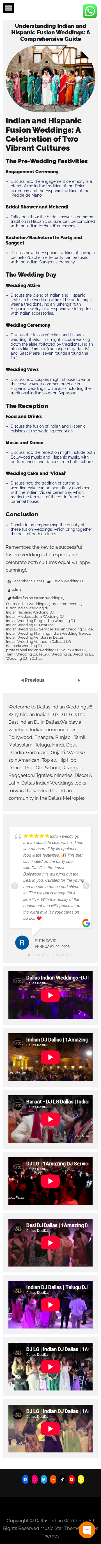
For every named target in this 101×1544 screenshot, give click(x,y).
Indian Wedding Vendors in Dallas (34, 637)
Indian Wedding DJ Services (30, 629)
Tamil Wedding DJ (21, 654)
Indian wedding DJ (59, 621)
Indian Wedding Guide (74, 629)
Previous (34, 680)
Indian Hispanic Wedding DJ (30, 612)
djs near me (57, 604)
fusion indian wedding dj (27, 608)
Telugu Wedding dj (54, 654)
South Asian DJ (73, 650)
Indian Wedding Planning (27, 634)
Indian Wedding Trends (70, 634)
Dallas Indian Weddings (26, 604)
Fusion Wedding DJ (67, 581)
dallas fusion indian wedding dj (38, 598)
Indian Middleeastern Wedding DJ (35, 617)
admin (17, 590)
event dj (75, 604)
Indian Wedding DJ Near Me (30, 625)
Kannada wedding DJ (24, 646)
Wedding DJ (82, 654)
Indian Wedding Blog (24, 621)
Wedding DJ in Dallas (24, 659)
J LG (67, 642)
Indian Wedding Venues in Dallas (34, 642)
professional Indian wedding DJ (32, 650)
